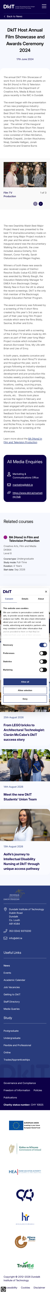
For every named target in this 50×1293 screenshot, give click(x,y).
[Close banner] (46, 592)
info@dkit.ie (15, 938)
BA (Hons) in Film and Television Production (24, 538)
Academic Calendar (14, 980)
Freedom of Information (17, 1090)
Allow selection (25, 690)
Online (7, 1052)
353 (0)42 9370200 (20, 931)
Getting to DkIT (12, 994)
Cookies (25, 1287)
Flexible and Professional (17, 1045)
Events (7, 972)
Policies (38, 1090)
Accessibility (10, 1287)
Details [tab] (25, 599)
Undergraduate (12, 1038)
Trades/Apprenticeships (17, 1059)
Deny (25, 699)
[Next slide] (41, 204)
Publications (10, 1097)
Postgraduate (11, 1030)
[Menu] (44, 6)
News (7, 965)
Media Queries (12, 1008)
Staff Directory (12, 1001)
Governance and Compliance (20, 1083)
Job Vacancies (12, 987)
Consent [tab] (9, 599)
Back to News (14, 16)
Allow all (25, 682)
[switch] (43, 653)
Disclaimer (39, 1287)
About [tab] (41, 599)
